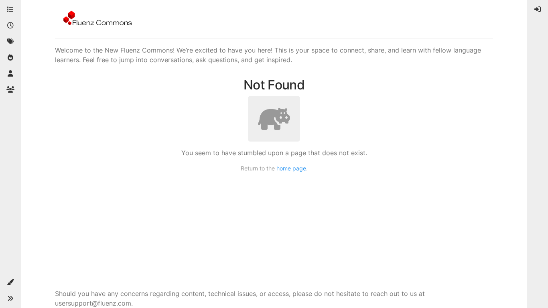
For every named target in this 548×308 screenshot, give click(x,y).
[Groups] (10, 89)
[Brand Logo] (96, 19)
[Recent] (10, 25)
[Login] (537, 9)
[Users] (10, 73)
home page (291, 168)
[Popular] (10, 57)
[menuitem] (537, 9)
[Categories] (10, 9)
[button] (10, 282)
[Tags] (10, 41)
